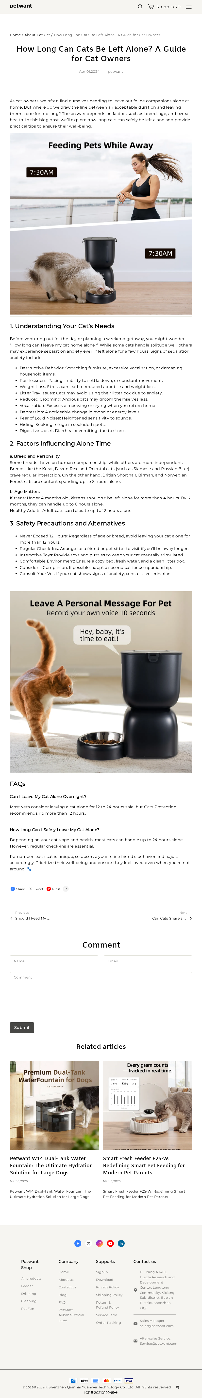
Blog (63, 1295)
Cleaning (29, 1301)
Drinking (28, 1294)
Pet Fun (27, 1309)
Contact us (67, 1287)
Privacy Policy (107, 1287)
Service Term (107, 1315)
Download (105, 1280)
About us (66, 1280)
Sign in (102, 1272)
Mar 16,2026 (19, 1181)
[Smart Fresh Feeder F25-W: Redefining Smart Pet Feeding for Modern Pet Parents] (147, 1105)
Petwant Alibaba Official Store (71, 1315)
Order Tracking (108, 1323)
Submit (22, 1027)
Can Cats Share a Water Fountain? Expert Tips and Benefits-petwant (169, 918)
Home (15, 35)
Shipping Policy (109, 1295)
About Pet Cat (37, 35)
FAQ (62, 1302)
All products (31, 1278)
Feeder (27, 1286)
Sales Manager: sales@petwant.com (157, 1323)
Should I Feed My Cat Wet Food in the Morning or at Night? (32, 918)
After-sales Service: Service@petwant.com (159, 1340)
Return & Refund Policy (107, 1305)
